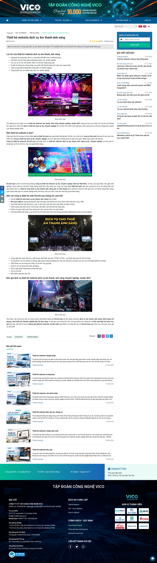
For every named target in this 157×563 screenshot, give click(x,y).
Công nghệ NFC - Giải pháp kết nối (17, 472)
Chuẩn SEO (18, 337)
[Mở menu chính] (7, 26)
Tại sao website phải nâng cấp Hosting (132, 109)
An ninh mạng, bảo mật (125, 64)
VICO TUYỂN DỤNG (123, 83)
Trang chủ (9, 33)
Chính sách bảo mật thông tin (78, 529)
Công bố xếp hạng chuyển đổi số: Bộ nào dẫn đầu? (134, 117)
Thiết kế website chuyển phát (44, 356)
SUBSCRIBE (134, 45)
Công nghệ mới (122, 73)
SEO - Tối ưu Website (75, 508)
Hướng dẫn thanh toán (75, 533)
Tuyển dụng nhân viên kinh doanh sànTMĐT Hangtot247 (134, 86)
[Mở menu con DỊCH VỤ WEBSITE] (101, 20)
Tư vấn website (122, 99)
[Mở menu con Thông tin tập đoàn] (40, 20)
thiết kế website (32, 337)
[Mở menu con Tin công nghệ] (129, 20)
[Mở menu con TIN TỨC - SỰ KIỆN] (71, 20)
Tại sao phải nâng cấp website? (129, 102)
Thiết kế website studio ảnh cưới (45, 431)
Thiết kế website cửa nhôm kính (45, 393)
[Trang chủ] (7, 20)
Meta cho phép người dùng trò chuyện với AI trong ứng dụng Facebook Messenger (134, 77)
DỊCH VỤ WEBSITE (20, 33)
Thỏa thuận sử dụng (75, 525)
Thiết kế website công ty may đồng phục (132, 59)
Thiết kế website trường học (43, 374)
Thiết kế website (34, 33)
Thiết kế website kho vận (42, 450)
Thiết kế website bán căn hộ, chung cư (47, 412)
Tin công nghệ (121, 123)
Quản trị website (73, 512)
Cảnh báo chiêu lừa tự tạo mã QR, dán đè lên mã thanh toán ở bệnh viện (134, 67)
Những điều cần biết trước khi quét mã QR (133, 95)
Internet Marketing (123, 133)
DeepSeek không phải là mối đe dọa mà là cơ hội (134, 127)
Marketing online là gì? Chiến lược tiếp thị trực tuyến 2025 (133, 136)
